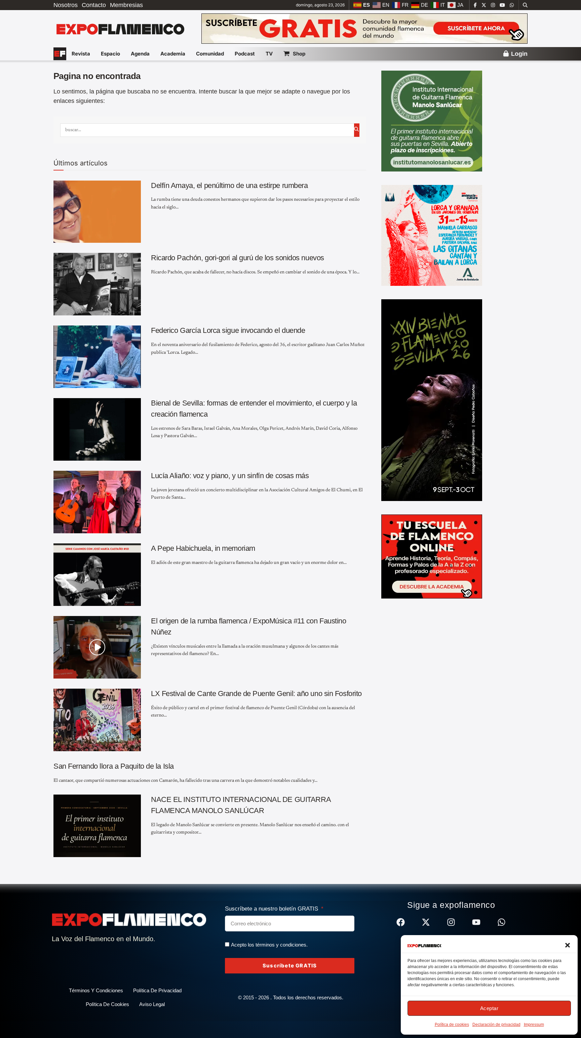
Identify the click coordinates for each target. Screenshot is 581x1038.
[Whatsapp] (501, 922)
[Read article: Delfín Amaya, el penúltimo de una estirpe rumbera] (97, 212)
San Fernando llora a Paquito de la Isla (113, 766)
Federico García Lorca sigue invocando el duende (228, 330)
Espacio (110, 53)
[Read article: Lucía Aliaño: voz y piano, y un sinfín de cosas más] (97, 502)
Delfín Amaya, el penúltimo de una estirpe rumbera (229, 185)
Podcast (245, 53)
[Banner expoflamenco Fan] (364, 28)
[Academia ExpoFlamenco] (431, 556)
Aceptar (489, 1008)
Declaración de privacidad (496, 1024)
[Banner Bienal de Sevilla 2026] (431, 399)
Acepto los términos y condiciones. (269, 945)
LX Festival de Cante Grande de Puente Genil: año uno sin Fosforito (256, 693)
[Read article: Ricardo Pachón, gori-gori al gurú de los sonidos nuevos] (97, 284)
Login (518, 53)
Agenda (140, 53)
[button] (567, 945)
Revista (81, 53)
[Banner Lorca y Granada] (431, 235)
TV (269, 53)
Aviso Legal (152, 1004)
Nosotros (65, 5)
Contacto (94, 5)
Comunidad (210, 53)
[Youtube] (476, 922)
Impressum (534, 1024)
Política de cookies (452, 1024)
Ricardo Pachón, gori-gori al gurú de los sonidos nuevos (237, 258)
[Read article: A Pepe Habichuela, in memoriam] (97, 574)
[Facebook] (400, 922)
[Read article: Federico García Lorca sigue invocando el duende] (97, 356)
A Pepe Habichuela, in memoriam (203, 548)
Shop (299, 53)
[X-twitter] (425, 922)
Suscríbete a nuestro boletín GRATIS (272, 909)
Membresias (126, 5)
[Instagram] (451, 922)
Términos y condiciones (96, 990)
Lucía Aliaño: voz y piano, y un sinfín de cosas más (230, 475)
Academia (172, 53)
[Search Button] (525, 5)
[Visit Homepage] (119, 28)
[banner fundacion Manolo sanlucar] (431, 120)
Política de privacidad (157, 990)
